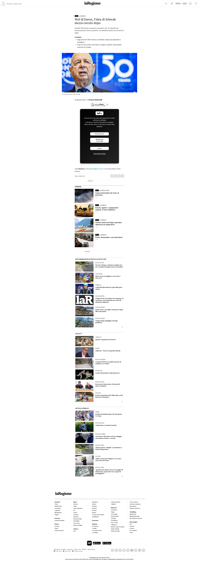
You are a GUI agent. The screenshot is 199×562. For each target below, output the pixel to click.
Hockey (75, 504)
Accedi (100, 148)
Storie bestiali (114, 516)
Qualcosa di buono (135, 508)
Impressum (70, 549)
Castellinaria (95, 517)
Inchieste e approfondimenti (115, 510)
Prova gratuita (99, 134)
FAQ (80, 549)
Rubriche (114, 508)
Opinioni (94, 524)
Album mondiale (77, 525)
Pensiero (94, 506)
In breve (132, 528)
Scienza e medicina (135, 504)
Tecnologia (114, 514)
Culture (75, 529)
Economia (95, 520)
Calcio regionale (77, 508)
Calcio (75, 506)
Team (131, 532)
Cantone (57, 502)
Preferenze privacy (78, 551)
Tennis (75, 512)
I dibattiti (113, 504)
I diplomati (114, 524)
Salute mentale (115, 529)
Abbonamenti (57, 549)
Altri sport (76, 517)
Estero (57, 524)
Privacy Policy (58, 551)
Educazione (133, 506)
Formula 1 (76, 514)
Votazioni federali (59, 520)
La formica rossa (96, 530)
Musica (94, 512)
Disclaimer (63, 549)
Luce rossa (76, 523)
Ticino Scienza (134, 502)
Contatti (76, 549)
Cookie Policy (67, 551)
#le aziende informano (136, 518)
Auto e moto (114, 522)
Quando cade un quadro (117, 527)
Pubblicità (84, 549)
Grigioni (57, 514)
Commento (95, 526)
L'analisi (94, 528)
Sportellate (76, 521)
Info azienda (133, 530)
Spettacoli (95, 502)
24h (131, 524)
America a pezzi (59, 530)
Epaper (185, 3)
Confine (57, 526)
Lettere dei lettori (115, 502)
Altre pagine (134, 522)
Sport (75, 502)
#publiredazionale (134, 516)
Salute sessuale (115, 531)
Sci (74, 510)
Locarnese (58, 508)
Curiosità (113, 518)
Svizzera (57, 518)
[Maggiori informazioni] (107, 105)
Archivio (132, 526)
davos (76, 176)
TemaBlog (133, 512)
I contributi (95, 532)
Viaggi (112, 512)
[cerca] (166, 3)
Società (94, 510)
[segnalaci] (172, 3)
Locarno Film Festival (98, 514)
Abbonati (178, 3)
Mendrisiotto (58, 512)
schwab (80, 176)
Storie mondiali (77, 519)
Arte (74, 531)
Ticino (56, 504)
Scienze (94, 508)
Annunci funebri (91, 549)
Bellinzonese (58, 506)
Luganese (57, 510)
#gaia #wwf (133, 514)
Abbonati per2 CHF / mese (99, 140)
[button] (112, 550)
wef (84, 176)
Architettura (114, 520)
